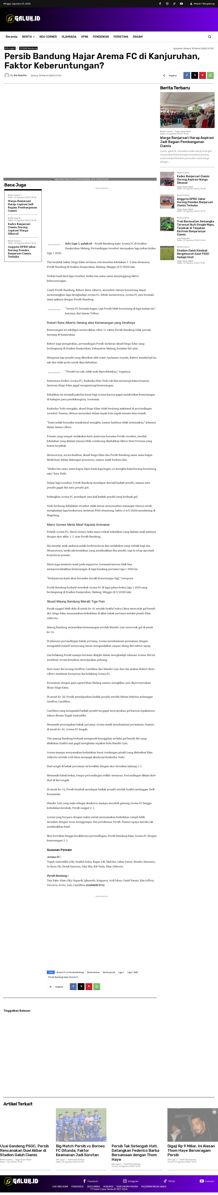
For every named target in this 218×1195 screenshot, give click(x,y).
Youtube (209, 1181)
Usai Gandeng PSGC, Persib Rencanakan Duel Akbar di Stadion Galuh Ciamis (24, 1150)
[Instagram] (167, 3)
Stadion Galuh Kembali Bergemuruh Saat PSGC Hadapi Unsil (193, 254)
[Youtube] (181, 3)
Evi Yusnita (20, 75)
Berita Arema (93, 972)
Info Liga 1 (10, 48)
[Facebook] (160, 3)
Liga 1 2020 (133, 972)
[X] (194, 75)
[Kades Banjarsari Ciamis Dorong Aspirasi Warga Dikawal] (167, 179)
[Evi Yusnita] (7, 75)
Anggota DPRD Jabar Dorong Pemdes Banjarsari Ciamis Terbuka (22, 251)
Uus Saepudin (183, 238)
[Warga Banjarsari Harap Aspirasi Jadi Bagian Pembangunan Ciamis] (187, 110)
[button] (209, 36)
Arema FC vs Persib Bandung (70, 972)
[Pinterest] (202, 75)
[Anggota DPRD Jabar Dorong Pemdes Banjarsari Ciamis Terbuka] (167, 201)
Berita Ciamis (14, 195)
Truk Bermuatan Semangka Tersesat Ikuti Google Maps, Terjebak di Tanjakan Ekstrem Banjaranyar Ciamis (195, 228)
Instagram (133, 1181)
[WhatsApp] (210, 75)
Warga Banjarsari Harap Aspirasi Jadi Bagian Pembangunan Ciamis (22, 206)
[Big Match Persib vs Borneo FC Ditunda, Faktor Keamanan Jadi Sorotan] (81, 1125)
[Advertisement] (102, 214)
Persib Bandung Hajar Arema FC (63, 977)
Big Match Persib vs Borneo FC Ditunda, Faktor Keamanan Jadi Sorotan (80, 1150)
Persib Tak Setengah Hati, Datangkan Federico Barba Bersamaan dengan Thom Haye (135, 1153)
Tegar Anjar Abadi (183, 131)
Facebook (93, 1181)
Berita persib (109, 972)
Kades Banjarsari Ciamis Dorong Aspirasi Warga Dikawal (19, 229)
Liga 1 (121, 972)
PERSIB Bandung (28, 48)
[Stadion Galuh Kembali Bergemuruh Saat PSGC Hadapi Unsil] (167, 253)
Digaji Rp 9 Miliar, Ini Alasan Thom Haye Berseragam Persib (191, 1150)
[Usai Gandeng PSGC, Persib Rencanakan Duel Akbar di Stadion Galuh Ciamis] (25, 1125)
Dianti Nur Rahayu (76, 1160)
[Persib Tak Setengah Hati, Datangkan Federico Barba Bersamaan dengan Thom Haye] (137, 1125)
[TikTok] (174, 3)
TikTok (171, 1181)
